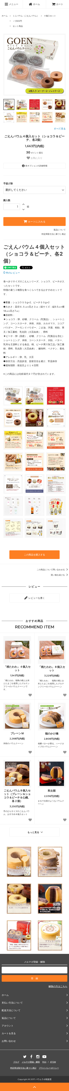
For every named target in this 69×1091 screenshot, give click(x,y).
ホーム (36, 4)
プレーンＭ (17, 733)
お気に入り (36, 158)
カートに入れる (36, 221)
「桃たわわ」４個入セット (17, 668)
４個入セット (50, 15)
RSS (44, 1062)
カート (59, 4)
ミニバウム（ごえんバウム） (26, 15)
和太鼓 (52, 790)
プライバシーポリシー (49, 1068)
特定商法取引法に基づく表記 (23, 1068)
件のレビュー (11, 272)
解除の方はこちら (58, 986)
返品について (60, 229)
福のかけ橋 (51, 733)
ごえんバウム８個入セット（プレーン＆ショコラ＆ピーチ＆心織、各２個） (17, 795)
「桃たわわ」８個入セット (51, 668)
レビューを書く (36, 597)
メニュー (13, 4)
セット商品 (18, 26)
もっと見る (33, 832)
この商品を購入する (34, 554)
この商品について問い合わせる (51, 569)
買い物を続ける (58, 575)
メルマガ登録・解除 (31, 1062)
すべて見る (60, 128)
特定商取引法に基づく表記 (54, 234)
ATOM (53, 1062)
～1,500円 (17, 21)
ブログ (16, 1062)
